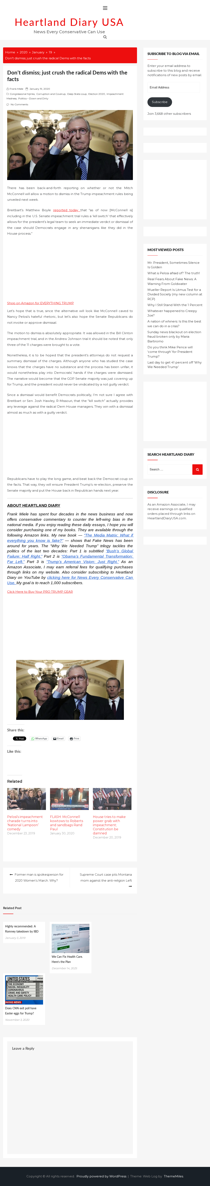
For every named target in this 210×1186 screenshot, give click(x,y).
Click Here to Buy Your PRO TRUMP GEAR (40, 592)
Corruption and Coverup (51, 93)
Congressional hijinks (22, 93)
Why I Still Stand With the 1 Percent (174, 305)
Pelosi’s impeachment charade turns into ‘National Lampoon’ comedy (25, 823)
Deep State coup (77, 93)
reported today (66, 210)
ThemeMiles (173, 1176)
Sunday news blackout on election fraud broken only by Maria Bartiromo (174, 336)
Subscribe (160, 102)
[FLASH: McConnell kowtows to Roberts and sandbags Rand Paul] (69, 799)
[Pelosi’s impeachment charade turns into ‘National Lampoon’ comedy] (26, 799)
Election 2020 (96, 93)
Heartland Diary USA (69, 23)
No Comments (19, 104)
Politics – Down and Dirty (33, 98)
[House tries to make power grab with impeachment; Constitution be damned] (112, 799)
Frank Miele (16, 88)
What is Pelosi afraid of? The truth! (173, 273)
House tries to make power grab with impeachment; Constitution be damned (109, 825)
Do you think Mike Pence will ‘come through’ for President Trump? (170, 351)
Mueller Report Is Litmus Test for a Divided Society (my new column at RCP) (174, 294)
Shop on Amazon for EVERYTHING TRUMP (40, 303)
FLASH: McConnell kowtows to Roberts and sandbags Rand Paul (66, 823)
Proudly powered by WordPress (101, 1176)
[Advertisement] (70, 270)
